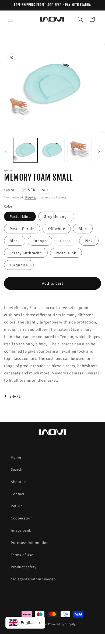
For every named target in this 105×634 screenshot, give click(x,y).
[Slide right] (99, 151)
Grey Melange (56, 216)
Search (17, 469)
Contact (17, 493)
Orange (40, 240)
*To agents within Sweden (33, 579)
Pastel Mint (20, 216)
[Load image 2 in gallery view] (52, 150)
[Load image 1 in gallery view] (25, 150)
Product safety (23, 566)
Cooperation (22, 518)
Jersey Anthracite (26, 252)
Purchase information (30, 542)
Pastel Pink (66, 252)
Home (16, 457)
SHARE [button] (15, 396)
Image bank (21, 530)
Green (68, 242)
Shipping (30, 197)
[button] (11, 19)
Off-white (56, 228)
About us (19, 481)
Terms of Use (22, 554)
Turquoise (19, 265)
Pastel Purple (22, 228)
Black (15, 240)
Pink (89, 240)
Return (17, 506)
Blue (83, 228)
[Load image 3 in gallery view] (79, 150)
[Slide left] (6, 151)
